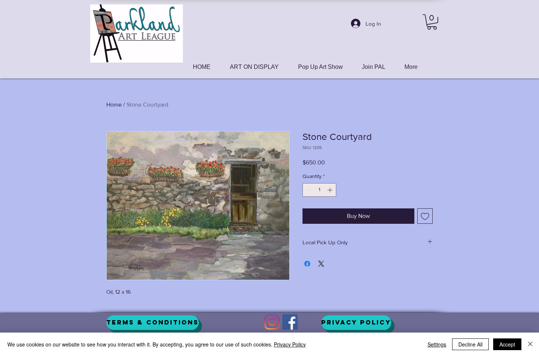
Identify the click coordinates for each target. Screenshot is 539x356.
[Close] (530, 344)
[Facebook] (290, 322)
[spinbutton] (319, 189)
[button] (432, 22)
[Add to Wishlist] (425, 216)
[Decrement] (308, 189)
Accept (507, 344)
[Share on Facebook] (307, 263)
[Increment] (330, 189)
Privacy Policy (290, 344)
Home (114, 104)
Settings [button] (437, 344)
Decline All (470, 344)
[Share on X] (321, 263)
